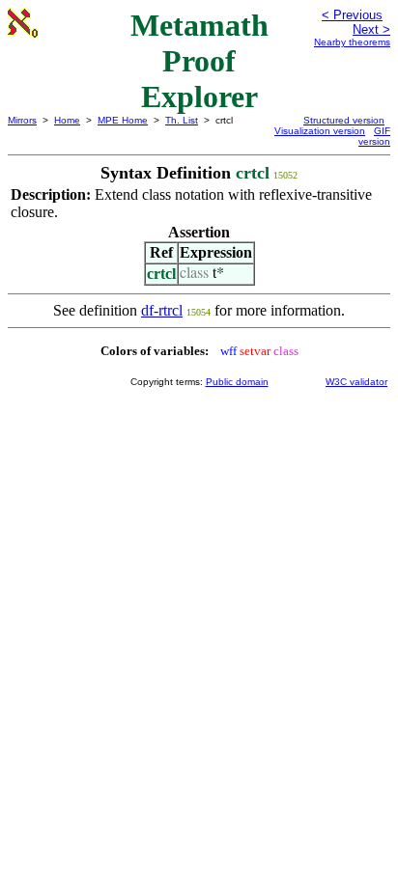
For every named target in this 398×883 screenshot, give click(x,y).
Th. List (181, 120)
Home (67, 120)
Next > (371, 29)
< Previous (352, 15)
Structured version (343, 120)
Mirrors (22, 120)
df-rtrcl (162, 310)
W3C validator (356, 381)
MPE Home (123, 120)
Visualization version (319, 130)
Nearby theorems (352, 42)
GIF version (374, 136)
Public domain (237, 381)
